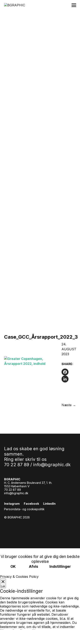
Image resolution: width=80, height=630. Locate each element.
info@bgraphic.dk (52, 464)
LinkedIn (49, 503)
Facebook (31, 503)
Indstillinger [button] (60, 566)
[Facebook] (69, 372)
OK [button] (13, 566)
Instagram (12, 503)
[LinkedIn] (69, 379)
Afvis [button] (33, 566)
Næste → (69, 405)
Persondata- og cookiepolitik (24, 509)
